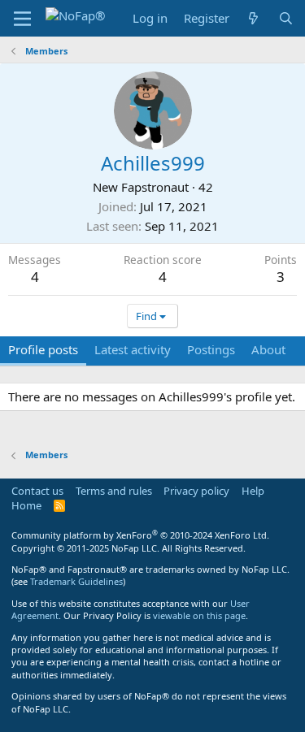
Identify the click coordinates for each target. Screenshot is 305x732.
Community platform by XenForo (140, 535)
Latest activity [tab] (132, 349)
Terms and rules (114, 490)
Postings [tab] (211, 349)
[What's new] (253, 18)
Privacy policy (196, 490)
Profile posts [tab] (43, 349)
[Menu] (22, 18)
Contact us (37, 490)
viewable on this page (199, 615)
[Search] (286, 18)
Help (253, 490)
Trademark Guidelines (76, 581)
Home (26, 505)
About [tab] (268, 349)
